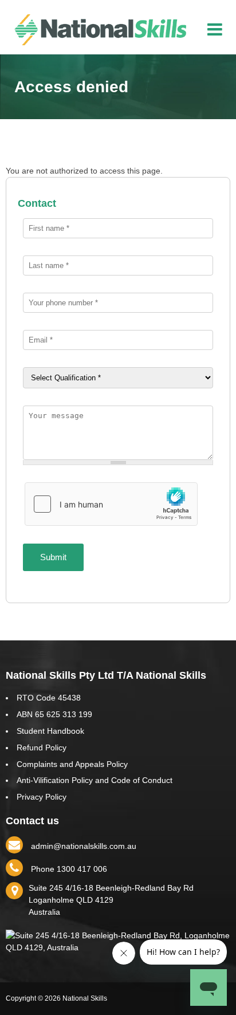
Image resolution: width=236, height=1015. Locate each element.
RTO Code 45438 (49, 697)
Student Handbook (50, 730)
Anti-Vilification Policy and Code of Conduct (94, 780)
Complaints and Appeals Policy (72, 764)
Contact (37, 203)
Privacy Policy (41, 796)
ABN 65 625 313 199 (54, 714)
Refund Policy (41, 747)
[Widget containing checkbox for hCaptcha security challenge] (111, 504)
